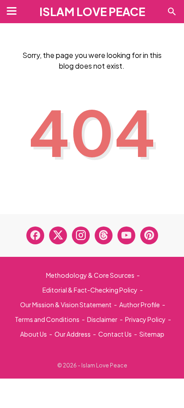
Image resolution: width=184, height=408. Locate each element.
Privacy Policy (145, 319)
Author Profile (139, 305)
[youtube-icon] (126, 235)
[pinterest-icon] (149, 235)
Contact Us (115, 334)
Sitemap (151, 334)
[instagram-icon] (81, 235)
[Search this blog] (172, 11)
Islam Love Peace (92, 11)
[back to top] (166, 388)
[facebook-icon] (35, 235)
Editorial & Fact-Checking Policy (90, 290)
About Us (33, 334)
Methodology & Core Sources (90, 275)
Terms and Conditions (47, 319)
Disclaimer (102, 319)
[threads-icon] (104, 235)
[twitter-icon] (58, 235)
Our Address (72, 334)
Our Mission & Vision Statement (66, 305)
